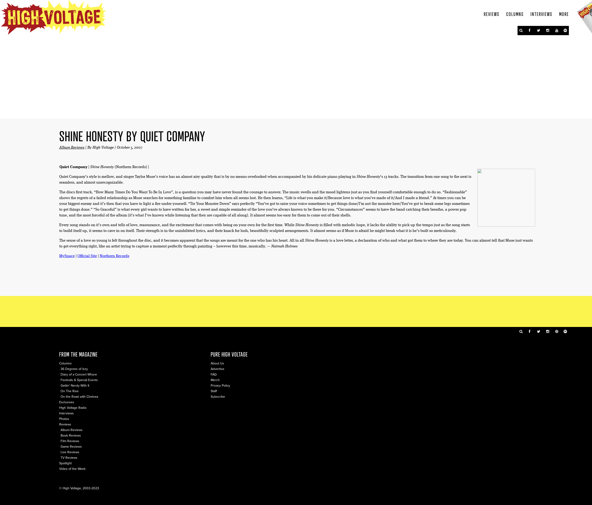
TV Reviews (69, 458)
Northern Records (114, 256)
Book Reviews (71, 435)
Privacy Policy (220, 386)
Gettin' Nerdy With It (75, 386)
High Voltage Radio (72, 408)
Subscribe (218, 397)
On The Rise (70, 391)
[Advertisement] (296, 311)
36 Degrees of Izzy (74, 369)
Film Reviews (70, 441)
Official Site (87, 256)
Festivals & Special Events (79, 380)
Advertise (217, 369)
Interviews (541, 14)
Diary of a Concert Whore (79, 374)
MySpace (67, 256)
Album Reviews (71, 148)
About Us (217, 363)
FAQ (214, 374)
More (564, 14)
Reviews (491, 14)
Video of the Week (72, 469)
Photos (64, 419)
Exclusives (66, 402)
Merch (215, 380)
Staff (214, 391)
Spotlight (65, 463)
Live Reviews (70, 452)
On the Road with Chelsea (79, 397)
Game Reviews (71, 447)
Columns (515, 14)
